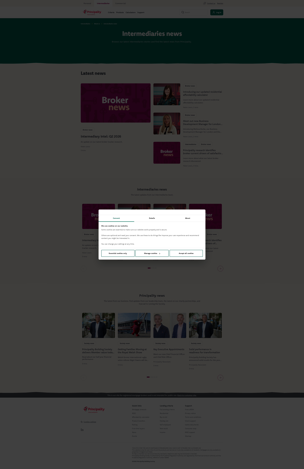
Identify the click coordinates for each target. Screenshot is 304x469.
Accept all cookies (186, 253)
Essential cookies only (118, 253)
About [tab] (187, 218)
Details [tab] (152, 218)
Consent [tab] (116, 218)
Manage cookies (150, 253)
